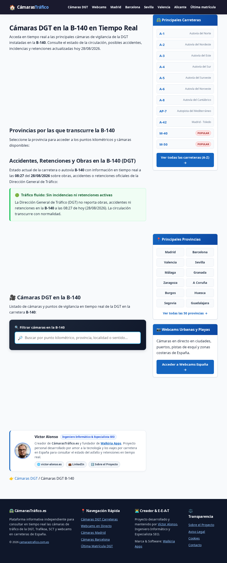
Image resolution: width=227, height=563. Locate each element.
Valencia (164, 7)
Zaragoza (170, 283)
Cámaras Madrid (93, 532)
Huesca (199, 293)
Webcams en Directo (96, 526)
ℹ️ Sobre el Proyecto (104, 464)
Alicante (180, 7)
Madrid (115, 7)
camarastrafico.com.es (34, 542)
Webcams (99, 7)
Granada (200, 272)
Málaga (170, 272)
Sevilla (149, 7)
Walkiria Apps (111, 443)
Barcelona (132, 7)
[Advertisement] (77, 88)
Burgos (170, 293)
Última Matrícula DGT (97, 546)
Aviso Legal (196, 532)
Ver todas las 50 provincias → (185, 313)
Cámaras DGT (78, 7)
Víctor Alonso (167, 524)
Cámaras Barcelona (95, 539)
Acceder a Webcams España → (185, 367)
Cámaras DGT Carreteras (99, 519)
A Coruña (200, 283)
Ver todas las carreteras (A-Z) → (185, 160)
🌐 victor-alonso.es (49, 464)
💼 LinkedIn (76, 464)
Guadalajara (200, 303)
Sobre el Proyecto (201, 525)
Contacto (195, 545)
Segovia (170, 303)
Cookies (194, 538)
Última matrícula (203, 7)
